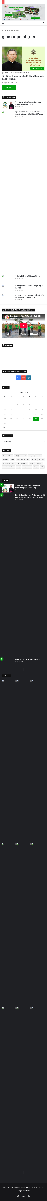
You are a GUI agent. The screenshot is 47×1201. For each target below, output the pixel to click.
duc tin (38, 456)
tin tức (36, 467)
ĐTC (42, 467)
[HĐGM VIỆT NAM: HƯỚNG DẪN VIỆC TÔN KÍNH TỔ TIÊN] (38, 1088)
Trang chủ (6, 30)
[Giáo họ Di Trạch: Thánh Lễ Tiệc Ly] (8, 279)
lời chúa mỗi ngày (8, 463)
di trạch (31, 456)
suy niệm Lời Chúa (8, 467)
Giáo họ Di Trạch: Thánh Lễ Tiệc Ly (27, 276)
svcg (18, 467)
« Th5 (3, 427)
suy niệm (39, 463)
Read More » (8, 87)
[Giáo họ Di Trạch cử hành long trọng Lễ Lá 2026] (8, 289)
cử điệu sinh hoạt (20, 456)
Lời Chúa (41, 459)
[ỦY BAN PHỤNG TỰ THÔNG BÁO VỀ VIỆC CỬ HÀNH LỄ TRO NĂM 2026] (8, 298)
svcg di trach (27, 467)
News (31, 463)
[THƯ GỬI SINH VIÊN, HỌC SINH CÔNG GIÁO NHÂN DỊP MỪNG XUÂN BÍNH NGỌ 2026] (38, 924)
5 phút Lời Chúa (7, 456)
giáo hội (5, 459)
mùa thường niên (22, 463)
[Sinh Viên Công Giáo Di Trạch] (23, 12)
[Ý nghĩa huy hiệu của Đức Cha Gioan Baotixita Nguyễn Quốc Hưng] (8, 105)
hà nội (34, 459)
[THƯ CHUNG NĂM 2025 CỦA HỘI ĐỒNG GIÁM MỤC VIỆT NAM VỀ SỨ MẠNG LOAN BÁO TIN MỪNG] (23, 1088)
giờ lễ (12, 459)
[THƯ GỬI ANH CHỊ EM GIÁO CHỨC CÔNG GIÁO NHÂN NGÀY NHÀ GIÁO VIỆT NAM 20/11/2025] (9, 1088)
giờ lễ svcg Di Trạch (23, 459)
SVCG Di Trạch (7, 73)
